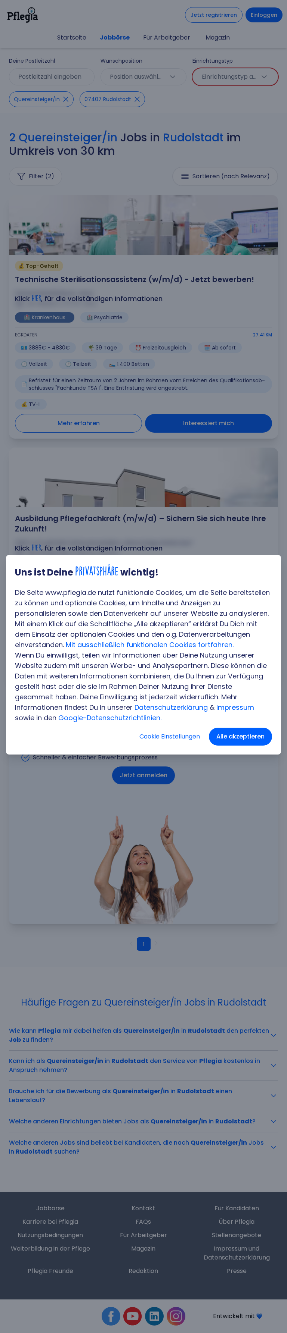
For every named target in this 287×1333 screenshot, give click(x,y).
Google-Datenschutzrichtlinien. (109, 717)
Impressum (235, 707)
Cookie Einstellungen (169, 736)
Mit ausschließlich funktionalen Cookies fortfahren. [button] (150, 644)
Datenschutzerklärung (171, 707)
